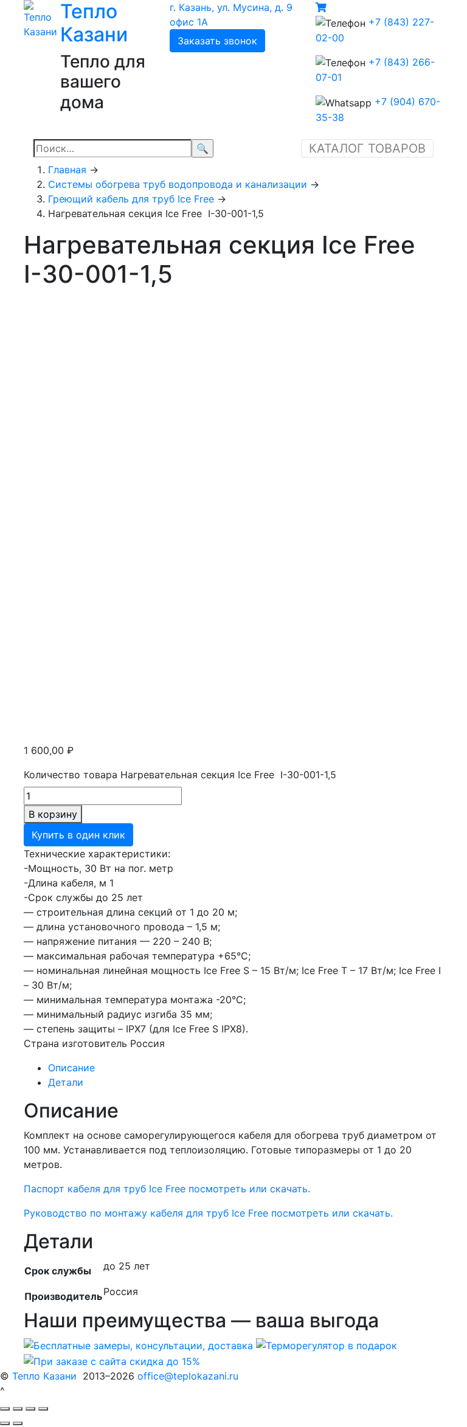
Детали (65, 1082)
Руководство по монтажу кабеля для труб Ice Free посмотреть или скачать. (208, 1213)
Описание (71, 1068)
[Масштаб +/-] (43, 1409)
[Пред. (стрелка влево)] (5, 1423)
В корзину (53, 814)
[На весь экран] (30, 1409)
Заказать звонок (217, 41)
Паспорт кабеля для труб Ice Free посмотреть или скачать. (167, 1189)
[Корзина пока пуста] (321, 7)
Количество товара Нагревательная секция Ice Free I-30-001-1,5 (180, 775)
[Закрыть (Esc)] (5, 1409)
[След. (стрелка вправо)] (17, 1423)
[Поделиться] (17, 1409)
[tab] (245, 1067)
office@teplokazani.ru (187, 1376)
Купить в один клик (78, 835)
